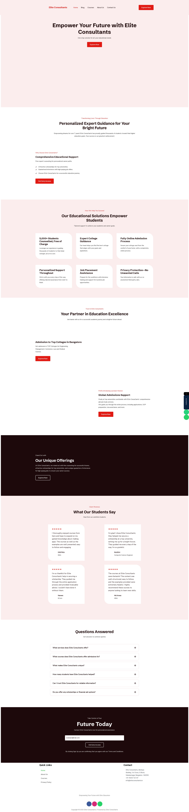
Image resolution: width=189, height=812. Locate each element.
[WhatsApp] (186, 417)
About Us (100, 7)
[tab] (94, 647)
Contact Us (111, 7)
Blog (82, 7)
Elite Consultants (58, 7)
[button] (44, 181)
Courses (91, 7)
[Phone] (186, 412)
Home (75, 7)
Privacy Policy (46, 782)
